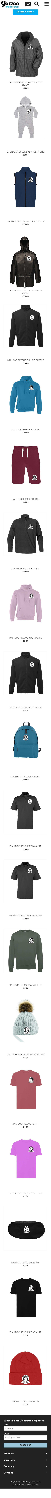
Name (6, 1425)
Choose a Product (25, 12)
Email (6, 1434)
